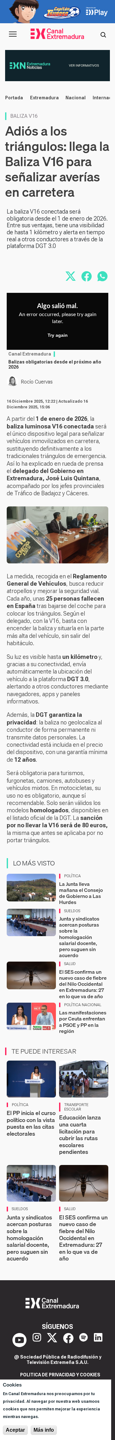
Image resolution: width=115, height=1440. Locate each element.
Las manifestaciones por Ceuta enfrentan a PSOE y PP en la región (82, 1021)
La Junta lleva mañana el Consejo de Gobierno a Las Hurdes (81, 893)
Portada (14, 97)
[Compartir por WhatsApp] (102, 276)
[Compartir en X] (70, 276)
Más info (44, 1430)
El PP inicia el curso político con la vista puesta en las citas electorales (31, 1123)
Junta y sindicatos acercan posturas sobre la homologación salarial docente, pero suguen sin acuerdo (79, 936)
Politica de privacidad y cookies (60, 1374)
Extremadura (44, 97)
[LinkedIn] (98, 1340)
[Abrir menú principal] (13, 34)
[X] (52, 1340)
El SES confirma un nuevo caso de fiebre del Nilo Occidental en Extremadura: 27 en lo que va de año (83, 984)
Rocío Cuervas (37, 382)
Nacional (75, 97)
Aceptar (15, 1430)
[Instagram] (37, 1340)
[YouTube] (19, 1340)
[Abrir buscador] (103, 34)
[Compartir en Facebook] (86, 276)
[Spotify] (83, 1340)
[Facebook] (68, 1340)
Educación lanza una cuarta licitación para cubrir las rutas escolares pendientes (80, 1134)
